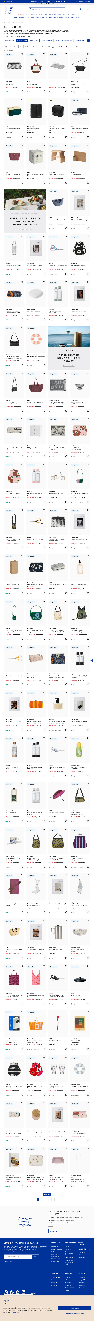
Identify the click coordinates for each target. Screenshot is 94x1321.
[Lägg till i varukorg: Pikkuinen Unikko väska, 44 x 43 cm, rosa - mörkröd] (22, 1003)
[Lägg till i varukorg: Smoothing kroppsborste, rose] (44, 1140)
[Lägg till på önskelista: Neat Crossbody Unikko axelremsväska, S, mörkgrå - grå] (22, 328)
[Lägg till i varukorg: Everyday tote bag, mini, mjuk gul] (22, 958)
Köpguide (68, 1267)
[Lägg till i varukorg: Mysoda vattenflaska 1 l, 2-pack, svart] (44, 775)
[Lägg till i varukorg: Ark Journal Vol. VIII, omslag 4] (44, 958)
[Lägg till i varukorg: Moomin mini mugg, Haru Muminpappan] (22, 867)
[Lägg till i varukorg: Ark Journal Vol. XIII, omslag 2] (66, 912)
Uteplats (67, 17)
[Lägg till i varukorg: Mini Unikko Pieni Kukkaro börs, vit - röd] (44, 1095)
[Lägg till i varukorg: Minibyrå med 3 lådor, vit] (44, 456)
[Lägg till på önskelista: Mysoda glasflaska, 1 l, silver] (22, 236)
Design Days (21, 14)
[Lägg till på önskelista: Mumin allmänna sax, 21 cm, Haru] (66, 738)
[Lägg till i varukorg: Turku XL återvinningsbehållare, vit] (88, 1186)
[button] (81, 9)
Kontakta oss (55, 1261)
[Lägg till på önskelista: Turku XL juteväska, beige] (22, 556)
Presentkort (82, 1282)
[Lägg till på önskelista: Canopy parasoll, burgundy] (66, 784)
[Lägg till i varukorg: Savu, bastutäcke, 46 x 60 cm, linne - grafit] (66, 456)
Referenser (82, 1257)
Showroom (54, 1280)
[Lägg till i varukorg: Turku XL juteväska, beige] (22, 593)
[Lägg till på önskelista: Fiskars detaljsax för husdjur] (44, 510)
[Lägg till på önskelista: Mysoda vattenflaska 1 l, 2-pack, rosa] (44, 464)
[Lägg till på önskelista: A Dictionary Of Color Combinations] (88, 1012)
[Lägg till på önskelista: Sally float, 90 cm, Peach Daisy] (44, 328)
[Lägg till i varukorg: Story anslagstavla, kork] (88, 182)
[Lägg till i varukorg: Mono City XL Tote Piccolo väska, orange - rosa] (44, 1049)
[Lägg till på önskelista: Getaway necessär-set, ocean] (88, 100)
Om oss (67, 1246)
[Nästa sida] (58, 1199)
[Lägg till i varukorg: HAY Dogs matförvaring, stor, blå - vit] (44, 182)
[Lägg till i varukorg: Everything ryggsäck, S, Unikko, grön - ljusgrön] (88, 638)
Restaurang (54, 1282)
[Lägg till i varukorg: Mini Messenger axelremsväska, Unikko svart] (22, 410)
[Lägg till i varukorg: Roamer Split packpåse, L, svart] (44, 137)
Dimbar (61, 47)
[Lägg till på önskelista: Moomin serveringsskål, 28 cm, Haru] (88, 920)
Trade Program (83, 1252)
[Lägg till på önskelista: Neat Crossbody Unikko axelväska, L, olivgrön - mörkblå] (66, 829)
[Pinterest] (17, 1292)
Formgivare (42, 47)
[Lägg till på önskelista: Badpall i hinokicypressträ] (66, 145)
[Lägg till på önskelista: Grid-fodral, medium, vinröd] (22, 145)
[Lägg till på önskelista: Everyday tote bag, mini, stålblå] (66, 191)
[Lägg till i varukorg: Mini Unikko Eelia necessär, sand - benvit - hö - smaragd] (22, 1140)
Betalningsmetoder (57, 1249)
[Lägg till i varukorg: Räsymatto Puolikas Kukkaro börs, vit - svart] (66, 547)
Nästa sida (47, 1194)
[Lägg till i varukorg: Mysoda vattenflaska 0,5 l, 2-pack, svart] (88, 684)
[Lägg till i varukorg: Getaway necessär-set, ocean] (88, 137)
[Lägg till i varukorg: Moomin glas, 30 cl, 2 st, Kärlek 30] (66, 1095)
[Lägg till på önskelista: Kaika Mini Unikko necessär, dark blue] (44, 556)
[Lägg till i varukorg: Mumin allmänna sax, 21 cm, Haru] (66, 775)
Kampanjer (34, 14)
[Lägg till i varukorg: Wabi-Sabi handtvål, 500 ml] (88, 593)
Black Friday (82, 1288)
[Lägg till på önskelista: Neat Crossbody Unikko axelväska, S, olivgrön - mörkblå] (88, 784)
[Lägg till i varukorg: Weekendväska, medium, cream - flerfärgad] (44, 91)
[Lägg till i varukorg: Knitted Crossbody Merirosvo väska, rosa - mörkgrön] (88, 502)
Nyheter (28, 14)
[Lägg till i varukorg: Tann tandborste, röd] (66, 1049)
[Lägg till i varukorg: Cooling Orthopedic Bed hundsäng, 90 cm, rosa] (66, 1186)
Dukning (67, 1290)
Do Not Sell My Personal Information (74, 1313)
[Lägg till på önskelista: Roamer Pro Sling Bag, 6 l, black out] (88, 54)
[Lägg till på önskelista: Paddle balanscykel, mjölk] (66, 464)
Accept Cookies (75, 1308)
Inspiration (41, 14)
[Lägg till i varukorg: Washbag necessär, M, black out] (66, 137)
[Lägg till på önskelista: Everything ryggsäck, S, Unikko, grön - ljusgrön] (88, 601)
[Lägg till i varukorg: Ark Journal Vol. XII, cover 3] (66, 1140)
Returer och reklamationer (55, 1255)
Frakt (52, 1252)
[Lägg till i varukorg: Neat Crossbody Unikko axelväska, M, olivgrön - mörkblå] (44, 867)
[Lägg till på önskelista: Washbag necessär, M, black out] (66, 100)
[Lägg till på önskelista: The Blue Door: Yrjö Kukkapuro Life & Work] (22, 1012)
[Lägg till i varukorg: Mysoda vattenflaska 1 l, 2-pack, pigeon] (66, 319)
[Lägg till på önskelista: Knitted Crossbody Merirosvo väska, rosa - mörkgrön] (88, 464)
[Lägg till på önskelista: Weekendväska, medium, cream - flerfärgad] (44, 54)
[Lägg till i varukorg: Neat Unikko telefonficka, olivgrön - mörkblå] (22, 547)
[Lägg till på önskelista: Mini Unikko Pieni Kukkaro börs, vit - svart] (88, 236)
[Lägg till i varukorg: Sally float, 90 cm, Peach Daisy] (44, 365)
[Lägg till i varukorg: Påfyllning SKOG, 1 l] (22, 821)
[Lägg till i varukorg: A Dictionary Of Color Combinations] (88, 1049)
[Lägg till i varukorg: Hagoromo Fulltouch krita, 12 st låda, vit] (22, 456)
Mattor (50, 17)
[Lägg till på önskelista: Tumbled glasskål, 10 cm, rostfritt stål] (88, 373)
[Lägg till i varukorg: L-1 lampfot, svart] (88, 1003)
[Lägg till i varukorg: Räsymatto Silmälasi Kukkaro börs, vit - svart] (22, 91)
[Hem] (4, 22)
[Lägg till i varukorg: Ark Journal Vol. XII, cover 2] (88, 547)
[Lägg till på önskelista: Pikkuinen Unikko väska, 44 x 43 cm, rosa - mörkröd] (22, 966)
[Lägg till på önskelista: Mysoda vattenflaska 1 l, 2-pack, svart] (44, 738)
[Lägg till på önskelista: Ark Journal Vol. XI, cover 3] (22, 692)
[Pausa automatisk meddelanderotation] (65, 1)
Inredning (38, 17)
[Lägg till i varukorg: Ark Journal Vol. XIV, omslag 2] (88, 228)
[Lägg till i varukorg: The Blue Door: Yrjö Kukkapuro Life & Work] (22, 1049)
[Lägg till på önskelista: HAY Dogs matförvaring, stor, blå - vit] (44, 145)
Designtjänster (58, 14)
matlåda (36, 30)
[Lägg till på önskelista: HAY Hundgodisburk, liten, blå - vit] (66, 556)
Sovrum (56, 17)
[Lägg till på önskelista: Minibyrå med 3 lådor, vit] (44, 419)
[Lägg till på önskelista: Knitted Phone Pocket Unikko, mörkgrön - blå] (22, 601)
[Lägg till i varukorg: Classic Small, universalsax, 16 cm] (22, 684)
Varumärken (66, 14)
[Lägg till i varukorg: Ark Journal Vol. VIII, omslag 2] (44, 274)
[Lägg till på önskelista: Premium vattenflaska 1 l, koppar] (22, 738)
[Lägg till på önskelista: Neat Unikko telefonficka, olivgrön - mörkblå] (22, 510)
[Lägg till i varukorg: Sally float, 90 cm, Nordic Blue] (88, 1095)
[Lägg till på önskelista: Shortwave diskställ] (66, 54)
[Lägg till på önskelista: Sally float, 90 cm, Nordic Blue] (88, 1057)
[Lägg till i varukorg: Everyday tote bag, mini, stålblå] (66, 228)
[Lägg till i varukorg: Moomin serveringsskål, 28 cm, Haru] (88, 958)
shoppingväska (33, 31)
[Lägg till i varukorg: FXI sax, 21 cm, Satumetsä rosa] (66, 274)
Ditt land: (6, 1261)
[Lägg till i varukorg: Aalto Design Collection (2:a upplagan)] (22, 1186)
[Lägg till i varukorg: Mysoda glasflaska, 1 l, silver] (22, 274)
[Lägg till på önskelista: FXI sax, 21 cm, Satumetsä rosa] (66, 236)
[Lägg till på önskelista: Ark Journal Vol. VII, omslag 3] (88, 282)
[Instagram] (6, 1292)
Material (27, 47)
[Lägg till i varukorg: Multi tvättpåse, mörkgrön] (22, 137)
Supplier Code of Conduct (70, 1263)
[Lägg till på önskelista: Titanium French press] (66, 920)
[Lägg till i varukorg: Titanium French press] (66, 958)
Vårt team (81, 1255)
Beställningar (55, 1246)
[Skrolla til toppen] (91, 660)
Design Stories (49, 14)
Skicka (35, 1257)
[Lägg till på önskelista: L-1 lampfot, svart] (88, 966)
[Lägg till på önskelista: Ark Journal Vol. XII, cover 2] (88, 510)
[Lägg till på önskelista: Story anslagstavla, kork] (88, 145)
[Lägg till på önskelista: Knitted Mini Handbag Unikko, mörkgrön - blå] (44, 601)
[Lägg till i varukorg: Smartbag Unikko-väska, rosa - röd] (44, 1003)
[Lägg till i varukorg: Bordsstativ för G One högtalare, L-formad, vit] (44, 912)
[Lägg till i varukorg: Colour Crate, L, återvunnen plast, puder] (44, 684)
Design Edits (82, 1280)
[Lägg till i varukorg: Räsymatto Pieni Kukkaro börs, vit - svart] (22, 1095)
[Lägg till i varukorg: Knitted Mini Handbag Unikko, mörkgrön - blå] (44, 638)
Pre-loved (54, 1285)
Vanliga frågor (55, 1259)
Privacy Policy (15, 1312)
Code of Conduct (70, 1260)
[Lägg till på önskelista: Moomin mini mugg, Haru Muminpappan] (22, 829)
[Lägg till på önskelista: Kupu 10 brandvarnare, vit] (44, 282)
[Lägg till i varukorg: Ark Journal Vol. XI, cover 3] (22, 730)
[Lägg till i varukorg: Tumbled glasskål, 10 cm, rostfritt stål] (88, 410)
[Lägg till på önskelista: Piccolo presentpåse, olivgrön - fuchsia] (22, 875)
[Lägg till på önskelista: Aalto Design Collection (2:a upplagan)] (22, 1148)
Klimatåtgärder (69, 1257)
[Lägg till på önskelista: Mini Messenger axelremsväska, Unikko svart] (22, 373)
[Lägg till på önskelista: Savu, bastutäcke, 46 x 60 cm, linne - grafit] (66, 419)
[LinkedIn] (23, 1292)
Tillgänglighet (52, 47)
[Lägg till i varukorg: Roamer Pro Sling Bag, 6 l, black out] (88, 91)
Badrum (61, 17)
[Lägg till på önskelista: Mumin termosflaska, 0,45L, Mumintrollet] (88, 738)
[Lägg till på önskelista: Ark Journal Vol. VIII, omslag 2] (44, 236)
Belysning (21, 17)
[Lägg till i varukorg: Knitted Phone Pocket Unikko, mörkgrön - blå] (22, 638)
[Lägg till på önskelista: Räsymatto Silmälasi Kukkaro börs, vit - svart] (22, 54)
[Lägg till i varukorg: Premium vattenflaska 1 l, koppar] (22, 775)
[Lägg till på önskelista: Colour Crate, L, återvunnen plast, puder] (44, 647)
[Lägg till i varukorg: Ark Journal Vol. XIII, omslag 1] (88, 730)
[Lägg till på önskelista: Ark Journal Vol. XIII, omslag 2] (66, 875)
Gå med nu (53, 1231)
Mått (76, 47)
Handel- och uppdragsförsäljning (84, 1248)
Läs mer (50, 1226)
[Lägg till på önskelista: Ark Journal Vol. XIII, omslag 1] (88, 692)
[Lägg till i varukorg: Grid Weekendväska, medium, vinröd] (44, 410)
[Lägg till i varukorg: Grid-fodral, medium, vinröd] (22, 182)
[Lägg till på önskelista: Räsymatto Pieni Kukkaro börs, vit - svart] (22, 1057)
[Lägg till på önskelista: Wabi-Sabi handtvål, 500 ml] (88, 556)
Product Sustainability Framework (69, 1253)
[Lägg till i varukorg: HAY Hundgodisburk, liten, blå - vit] (66, 593)
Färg (21, 47)
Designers (73, 14)
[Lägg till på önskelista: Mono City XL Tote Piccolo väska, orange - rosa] (44, 1012)
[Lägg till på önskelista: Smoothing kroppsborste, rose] (44, 1103)
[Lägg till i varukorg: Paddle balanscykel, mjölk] (66, 502)
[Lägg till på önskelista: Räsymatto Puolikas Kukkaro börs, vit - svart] (66, 510)
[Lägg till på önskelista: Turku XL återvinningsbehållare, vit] (88, 1148)
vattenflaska (45, 30)
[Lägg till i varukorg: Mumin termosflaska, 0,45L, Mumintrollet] (88, 775)
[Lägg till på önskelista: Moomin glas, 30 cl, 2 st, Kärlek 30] (66, 1057)
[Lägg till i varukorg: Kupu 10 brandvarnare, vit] (44, 319)
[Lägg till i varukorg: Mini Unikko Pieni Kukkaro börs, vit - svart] (88, 274)
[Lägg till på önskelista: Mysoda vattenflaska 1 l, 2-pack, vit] (44, 784)
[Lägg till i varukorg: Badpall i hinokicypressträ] (66, 182)
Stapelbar (69, 47)
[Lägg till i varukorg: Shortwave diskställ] (66, 91)
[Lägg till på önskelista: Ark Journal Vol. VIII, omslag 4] (44, 920)
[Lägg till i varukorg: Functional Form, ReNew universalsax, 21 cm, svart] (66, 1003)
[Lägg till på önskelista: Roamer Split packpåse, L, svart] (44, 100)
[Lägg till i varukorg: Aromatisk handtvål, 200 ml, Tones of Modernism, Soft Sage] (66, 730)
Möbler (15, 17)
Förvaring (44, 17)
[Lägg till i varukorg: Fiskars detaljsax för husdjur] (44, 547)
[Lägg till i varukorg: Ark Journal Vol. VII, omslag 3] (88, 319)
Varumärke (13, 47)
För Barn (78, 17)
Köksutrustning (69, 1288)
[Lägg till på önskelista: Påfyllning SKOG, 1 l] (22, 784)
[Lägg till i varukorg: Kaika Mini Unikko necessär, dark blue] (44, 593)
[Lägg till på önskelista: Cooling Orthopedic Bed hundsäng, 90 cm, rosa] (66, 1148)
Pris (34, 47)
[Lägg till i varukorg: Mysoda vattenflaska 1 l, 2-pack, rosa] (44, 502)
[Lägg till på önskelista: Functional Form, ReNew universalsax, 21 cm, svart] (66, 966)
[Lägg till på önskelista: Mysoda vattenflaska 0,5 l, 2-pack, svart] (88, 647)
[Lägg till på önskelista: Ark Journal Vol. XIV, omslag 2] (88, 191)
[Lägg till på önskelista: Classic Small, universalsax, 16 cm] (22, 647)
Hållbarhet (68, 1249)
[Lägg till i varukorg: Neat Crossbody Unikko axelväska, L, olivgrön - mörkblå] (66, 867)
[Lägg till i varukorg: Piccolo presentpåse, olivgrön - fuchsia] (22, 912)
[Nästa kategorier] (88, 40)
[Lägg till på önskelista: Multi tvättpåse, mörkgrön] (22, 100)
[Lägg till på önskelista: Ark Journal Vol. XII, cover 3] (66, 1103)
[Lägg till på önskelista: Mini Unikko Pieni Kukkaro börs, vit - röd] (44, 1057)
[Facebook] (12, 1292)
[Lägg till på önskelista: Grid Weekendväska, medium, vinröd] (44, 373)
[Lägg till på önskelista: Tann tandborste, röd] (66, 1012)
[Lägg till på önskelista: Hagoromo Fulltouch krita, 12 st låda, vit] (22, 419)
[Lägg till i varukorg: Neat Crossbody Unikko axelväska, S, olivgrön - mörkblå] (88, 821)
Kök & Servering (30, 17)
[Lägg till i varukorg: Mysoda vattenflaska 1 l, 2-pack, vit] (44, 821)
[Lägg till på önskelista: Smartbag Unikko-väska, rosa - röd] (44, 966)
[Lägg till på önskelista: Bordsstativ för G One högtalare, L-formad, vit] (44, 875)
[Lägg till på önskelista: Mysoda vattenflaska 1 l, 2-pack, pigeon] (66, 282)
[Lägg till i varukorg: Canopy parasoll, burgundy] (66, 821)
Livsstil (72, 17)
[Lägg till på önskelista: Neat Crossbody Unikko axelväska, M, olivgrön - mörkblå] (44, 829)
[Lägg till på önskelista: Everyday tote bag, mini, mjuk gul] (22, 920)
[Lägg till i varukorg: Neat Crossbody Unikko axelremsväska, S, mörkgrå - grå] (22, 365)
